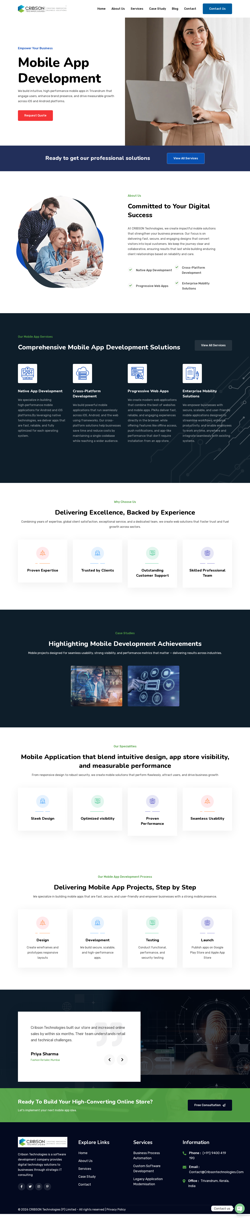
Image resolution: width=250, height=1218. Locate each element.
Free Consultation (207, 1105)
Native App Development (40, 391)
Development (98, 940)
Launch (207, 940)
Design (43, 940)
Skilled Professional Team (207, 573)
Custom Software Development (147, 1168)
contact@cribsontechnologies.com (216, 1172)
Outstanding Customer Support (152, 573)
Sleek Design (42, 818)
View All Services (185, 158)
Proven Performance (152, 821)
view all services (213, 345)
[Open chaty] (240, 1208)
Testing (152, 940)
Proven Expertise (42, 570)
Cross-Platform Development (87, 394)
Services (137, 8)
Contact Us (217, 8)
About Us (118, 8)
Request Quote (35, 115)
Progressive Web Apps (148, 391)
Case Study (157, 8)
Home (101, 8)
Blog (175, 8)
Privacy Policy (116, 1209)
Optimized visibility (98, 818)
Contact (190, 8)
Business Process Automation (146, 1155)
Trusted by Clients (97, 570)
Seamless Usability (207, 818)
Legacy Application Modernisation (148, 1181)
